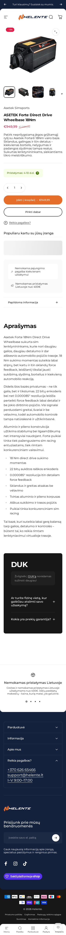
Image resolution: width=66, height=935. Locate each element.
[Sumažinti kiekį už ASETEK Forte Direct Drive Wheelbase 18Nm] (8, 187)
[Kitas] (61, 4)
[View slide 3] (35, 701)
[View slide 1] (26, 701)
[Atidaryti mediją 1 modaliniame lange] (55, 32)
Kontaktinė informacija (39, 919)
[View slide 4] (39, 701)
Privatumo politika (13, 914)
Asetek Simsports (17, 108)
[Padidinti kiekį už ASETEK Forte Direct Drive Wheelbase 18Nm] (21, 187)
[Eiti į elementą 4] (52, 92)
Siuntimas (21, 919)
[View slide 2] (31, 701)
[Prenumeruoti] (55, 837)
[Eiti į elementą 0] (9, 92)
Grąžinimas (29, 914)
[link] (20, 780)
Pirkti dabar (33, 212)
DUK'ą (32, 576)
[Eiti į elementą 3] (38, 92)
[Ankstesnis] (5, 4)
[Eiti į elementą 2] (23, 92)
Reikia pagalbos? (20, 222)
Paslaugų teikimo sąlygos (49, 914)
